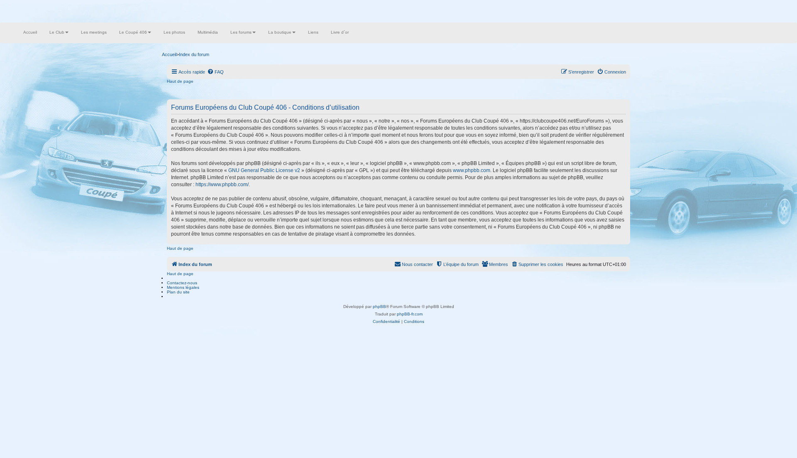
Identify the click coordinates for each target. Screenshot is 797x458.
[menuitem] (215, 72)
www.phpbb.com (471, 170)
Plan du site (178, 292)
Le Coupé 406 (133, 32)
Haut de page (180, 81)
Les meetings (94, 32)
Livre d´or (340, 32)
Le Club (56, 32)
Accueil (30, 32)
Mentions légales (183, 287)
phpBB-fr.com (410, 314)
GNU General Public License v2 (264, 170)
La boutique (279, 32)
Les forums (241, 32)
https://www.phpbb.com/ (222, 184)
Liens (313, 32)
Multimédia (208, 32)
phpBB (379, 306)
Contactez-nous (182, 283)
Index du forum (194, 54)
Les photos (174, 32)
